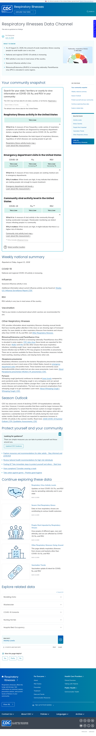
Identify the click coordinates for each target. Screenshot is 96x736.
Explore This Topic (23, 12)
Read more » (52, 101)
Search (91, 11)
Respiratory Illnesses (29, 7)
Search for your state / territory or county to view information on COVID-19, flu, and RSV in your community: (28, 93)
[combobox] (16, 105)
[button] (27, 105)
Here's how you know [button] (86, 1)
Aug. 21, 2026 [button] (10, 38)
